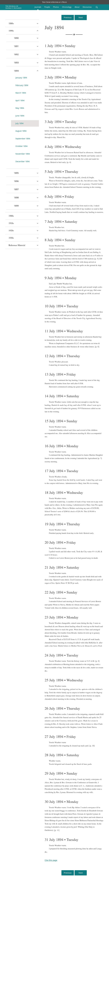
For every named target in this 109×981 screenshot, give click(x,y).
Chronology (66, 7)
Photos (56, 7)
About (77, 7)
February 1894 (21, 85)
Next (81, 17)
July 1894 (19, 123)
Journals (38, 7)
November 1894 (22, 153)
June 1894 (19, 115)
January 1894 (21, 77)
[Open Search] (97, 7)
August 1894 (20, 131)
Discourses (87, 7)
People (47, 7)
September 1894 (22, 138)
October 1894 (21, 146)
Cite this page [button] (51, 860)
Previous (68, 17)
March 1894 (20, 93)
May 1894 (19, 108)
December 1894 (22, 161)
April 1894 (19, 100)
